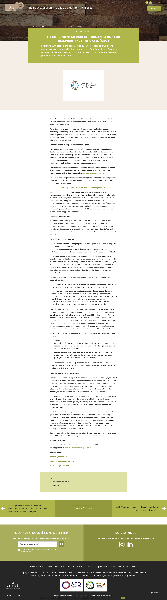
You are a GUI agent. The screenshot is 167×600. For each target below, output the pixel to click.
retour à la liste (83, 508)
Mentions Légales (36, 567)
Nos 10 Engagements (40, 8)
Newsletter (140, 3)
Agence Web (154, 593)
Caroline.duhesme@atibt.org (62, 461)
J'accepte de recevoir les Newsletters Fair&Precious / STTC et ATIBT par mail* (39, 550)
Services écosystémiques (60, 482)
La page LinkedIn (56, 445)
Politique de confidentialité (55, 567)
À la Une (91, 3)
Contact (133, 567)
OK (123, 598)
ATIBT (76, 595)
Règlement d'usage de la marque (80, 567)
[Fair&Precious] (14, 6)
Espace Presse (123, 567)
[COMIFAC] (95, 591)
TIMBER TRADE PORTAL (105, 595)
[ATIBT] (13, 588)
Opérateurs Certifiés (102, 3)
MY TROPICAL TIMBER (88, 595)
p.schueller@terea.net (59, 466)
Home (29, 27)
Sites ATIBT (129, 3)
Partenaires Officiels (117, 3)
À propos (87, 8)
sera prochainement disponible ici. (78, 448)
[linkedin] (130, 546)
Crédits (113, 567)
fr (154, 3)
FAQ (96, 567)
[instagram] (122, 546)
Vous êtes (82, 3)
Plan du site (103, 567)
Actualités (36, 27)
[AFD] (71, 591)
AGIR (153, 8)
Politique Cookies (98, 598)
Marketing (55, 485)
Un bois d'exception (67, 8)
